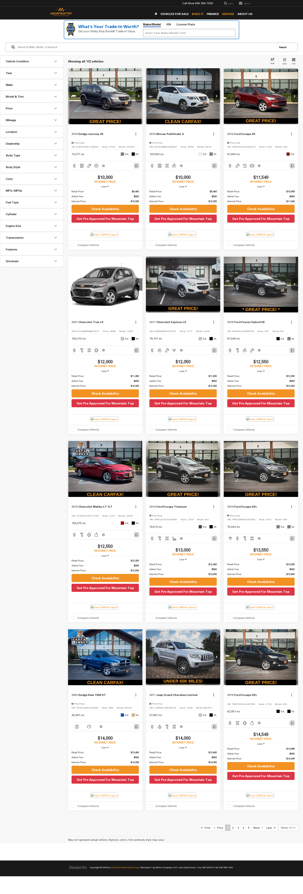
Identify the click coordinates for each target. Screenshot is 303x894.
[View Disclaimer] (104, 166)
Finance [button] (213, 14)
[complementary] (292, 883)
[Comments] (136, 165)
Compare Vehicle (88, 245)
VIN (168, 24)
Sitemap (126, 867)
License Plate (185, 24)
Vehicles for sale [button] (174, 14)
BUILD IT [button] (198, 14)
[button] (138, 96)
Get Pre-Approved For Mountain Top (105, 219)
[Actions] (136, 134)
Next (257, 827)
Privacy (135, 867)
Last (270, 827)
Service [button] (228, 14)
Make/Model (152, 24)
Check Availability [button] (105, 209)
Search (283, 47)
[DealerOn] (78, 867)
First (206, 827)
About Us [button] (244, 14)
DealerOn (116, 867)
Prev (219, 827)
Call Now (188, 3)
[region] (105, 196)
